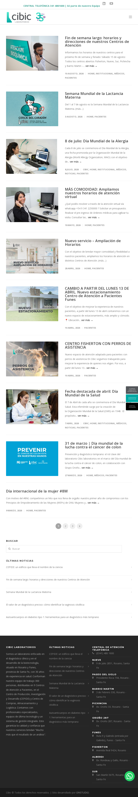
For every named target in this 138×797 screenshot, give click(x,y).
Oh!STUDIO (82, 792)
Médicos (119, 73)
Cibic (86, 169)
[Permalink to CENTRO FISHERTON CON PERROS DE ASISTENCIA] (32, 359)
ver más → (91, 65)
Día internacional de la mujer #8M (37, 490)
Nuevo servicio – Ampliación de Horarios (93, 242)
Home (91, 73)
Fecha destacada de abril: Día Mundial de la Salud (91, 393)
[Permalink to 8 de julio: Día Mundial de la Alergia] (32, 156)
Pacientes (71, 77)
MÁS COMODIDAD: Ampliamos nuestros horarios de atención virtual (92, 193)
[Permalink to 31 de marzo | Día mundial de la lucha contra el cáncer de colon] (32, 458)
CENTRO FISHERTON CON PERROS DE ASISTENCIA (98, 345)
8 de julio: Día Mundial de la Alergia (96, 140)
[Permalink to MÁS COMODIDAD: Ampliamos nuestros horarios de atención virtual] (32, 204)
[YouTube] (111, 3)
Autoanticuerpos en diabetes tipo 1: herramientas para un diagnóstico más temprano (52, 617)
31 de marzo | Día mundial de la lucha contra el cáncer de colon (94, 445)
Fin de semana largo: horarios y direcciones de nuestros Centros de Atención (97, 41)
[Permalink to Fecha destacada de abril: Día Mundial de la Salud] (32, 406)
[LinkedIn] (104, 3)
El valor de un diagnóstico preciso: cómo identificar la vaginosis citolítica (45, 604)
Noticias (70, 173)
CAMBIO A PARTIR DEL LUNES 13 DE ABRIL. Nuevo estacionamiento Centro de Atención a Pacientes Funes (97, 294)
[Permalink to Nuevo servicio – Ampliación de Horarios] (32, 256)
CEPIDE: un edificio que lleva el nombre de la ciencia (34, 567)
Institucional (104, 73)
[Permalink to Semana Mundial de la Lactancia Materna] (32, 109)
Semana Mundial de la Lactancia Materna (94, 95)
